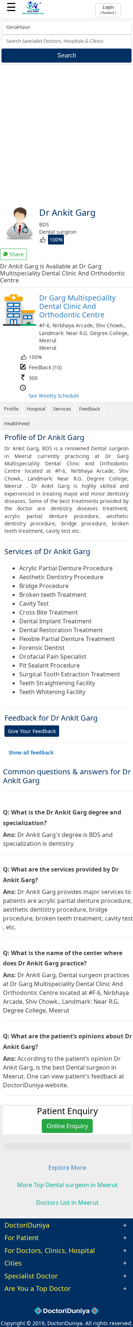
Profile (11, 408)
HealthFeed (17, 423)
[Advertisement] (66, 134)
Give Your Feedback (32, 731)
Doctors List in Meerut (67, 1202)
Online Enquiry (67, 1126)
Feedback (89, 408)
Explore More (67, 1168)
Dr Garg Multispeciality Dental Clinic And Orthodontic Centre (77, 306)
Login (108, 10)
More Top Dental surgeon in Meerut (67, 1185)
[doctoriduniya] (33, 13)
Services (62, 408)
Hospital (36, 408)
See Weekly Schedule (54, 395)
